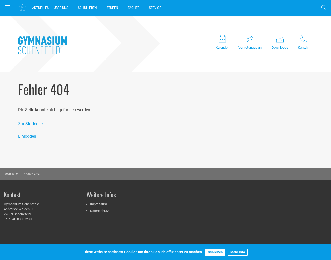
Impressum (98, 204)
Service (155, 8)
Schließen (215, 252)
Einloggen (27, 136)
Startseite (11, 174)
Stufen (112, 8)
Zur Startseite (30, 123)
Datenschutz (99, 211)
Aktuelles (40, 8)
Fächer (133, 8)
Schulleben (87, 8)
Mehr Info (237, 252)
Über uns (61, 8)
